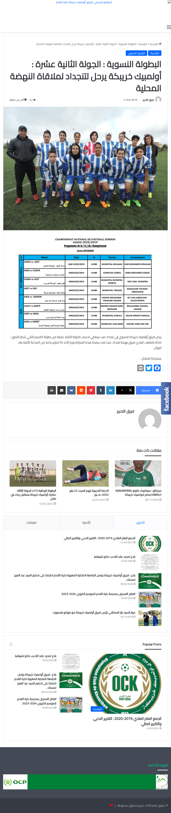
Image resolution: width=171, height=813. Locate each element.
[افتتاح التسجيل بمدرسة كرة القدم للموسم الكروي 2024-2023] (149, 599)
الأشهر (140, 522)
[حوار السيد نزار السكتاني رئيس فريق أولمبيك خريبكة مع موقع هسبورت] (149, 618)
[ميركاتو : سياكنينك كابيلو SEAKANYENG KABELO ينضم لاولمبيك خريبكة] (138, 473)
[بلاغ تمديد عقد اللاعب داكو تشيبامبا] (149, 562)
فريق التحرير (148, 99)
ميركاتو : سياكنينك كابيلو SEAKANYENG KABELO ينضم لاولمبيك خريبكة (138, 492)
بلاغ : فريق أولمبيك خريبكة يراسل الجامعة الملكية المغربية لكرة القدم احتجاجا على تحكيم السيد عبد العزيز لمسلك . (74, 577)
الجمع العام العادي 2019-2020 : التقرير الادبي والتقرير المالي (99, 538)
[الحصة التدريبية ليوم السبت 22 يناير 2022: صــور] (85, 473)
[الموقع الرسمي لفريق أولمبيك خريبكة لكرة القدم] (85, 11)
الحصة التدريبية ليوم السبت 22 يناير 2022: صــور (89, 492)
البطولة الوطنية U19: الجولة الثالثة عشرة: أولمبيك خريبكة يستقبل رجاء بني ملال (33, 494)
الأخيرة (86, 522)
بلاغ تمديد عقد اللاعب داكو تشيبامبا (114, 556)
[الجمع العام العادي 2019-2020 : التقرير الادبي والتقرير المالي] (149, 544)
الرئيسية (154, 43)
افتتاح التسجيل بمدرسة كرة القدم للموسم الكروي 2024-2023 (98, 594)
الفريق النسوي (136, 53)
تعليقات (31, 522)
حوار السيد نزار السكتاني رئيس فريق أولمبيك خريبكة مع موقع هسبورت (94, 612)
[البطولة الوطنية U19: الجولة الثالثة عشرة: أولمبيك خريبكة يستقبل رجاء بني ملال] (33, 473)
